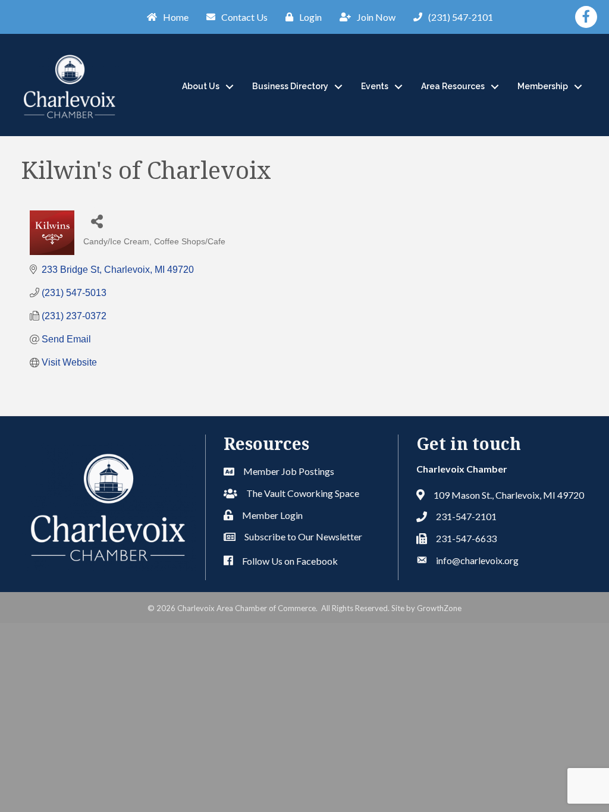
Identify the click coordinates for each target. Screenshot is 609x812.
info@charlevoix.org (477, 560)
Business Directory (290, 86)
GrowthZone (439, 608)
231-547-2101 (466, 516)
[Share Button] (96, 220)
